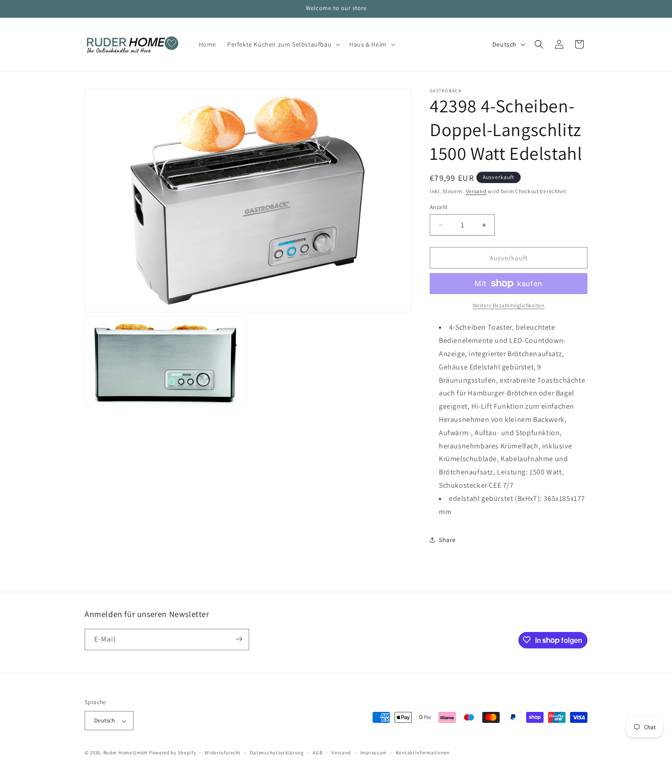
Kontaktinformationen (423, 752)
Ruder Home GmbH (125, 753)
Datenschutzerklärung (277, 752)
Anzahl (438, 207)
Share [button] (447, 540)
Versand (476, 191)
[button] (283, 44)
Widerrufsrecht (223, 752)
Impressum (373, 752)
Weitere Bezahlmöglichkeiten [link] (509, 305)
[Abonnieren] (239, 639)
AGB (317, 752)
